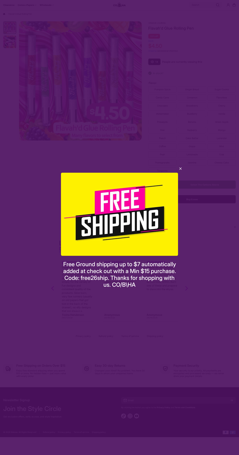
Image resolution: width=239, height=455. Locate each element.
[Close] (180, 170)
